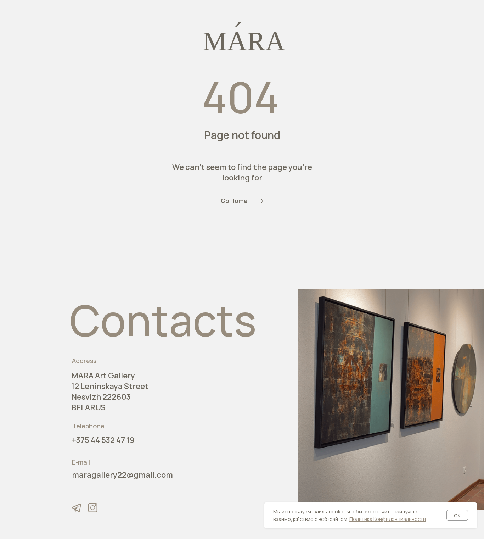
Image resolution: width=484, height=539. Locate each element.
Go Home (234, 201)
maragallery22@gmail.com (122, 474)
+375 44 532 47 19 (103, 440)
